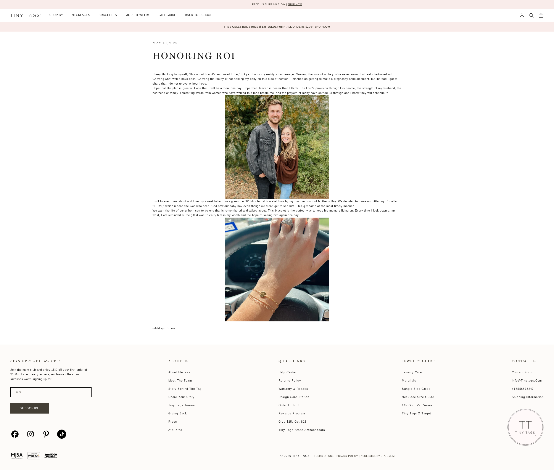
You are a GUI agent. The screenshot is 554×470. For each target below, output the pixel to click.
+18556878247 (523, 388)
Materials (409, 380)
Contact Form (522, 372)
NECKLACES (81, 15)
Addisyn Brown (164, 328)
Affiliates (175, 430)
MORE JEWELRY (138, 15)
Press (172, 421)
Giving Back (177, 413)
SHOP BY (56, 15)
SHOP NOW (295, 4)
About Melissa (179, 372)
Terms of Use (323, 456)
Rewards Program (292, 413)
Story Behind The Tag (185, 388)
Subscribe (30, 408)
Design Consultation (294, 397)
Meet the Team (180, 380)
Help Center (287, 372)
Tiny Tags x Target (416, 413)
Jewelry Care (412, 372)
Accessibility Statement (378, 456)
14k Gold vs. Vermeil (418, 405)
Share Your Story (181, 397)
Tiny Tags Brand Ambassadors (302, 430)
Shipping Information (528, 397)
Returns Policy (290, 380)
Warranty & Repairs (293, 388)
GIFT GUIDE (167, 15)
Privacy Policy (347, 456)
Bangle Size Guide (416, 388)
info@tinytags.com (527, 380)
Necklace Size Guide (418, 397)
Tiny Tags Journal (182, 405)
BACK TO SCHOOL (198, 15)
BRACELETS (108, 15)
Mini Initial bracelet (263, 201)
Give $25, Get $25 (293, 421)
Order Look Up (290, 405)
